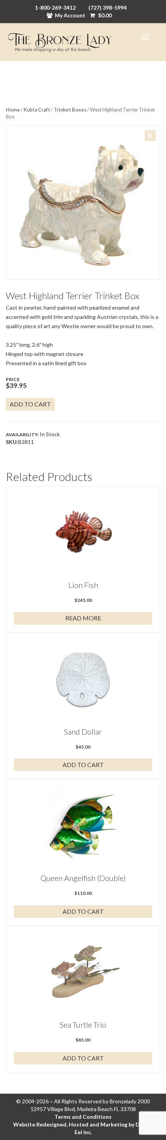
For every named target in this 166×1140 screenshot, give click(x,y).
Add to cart (30, 404)
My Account (70, 15)
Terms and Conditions (83, 1116)
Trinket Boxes (70, 110)
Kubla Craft (37, 110)
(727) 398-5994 (107, 7)
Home (13, 110)
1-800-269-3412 (55, 7)
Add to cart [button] (83, 764)
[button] (150, 135)
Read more (83, 618)
